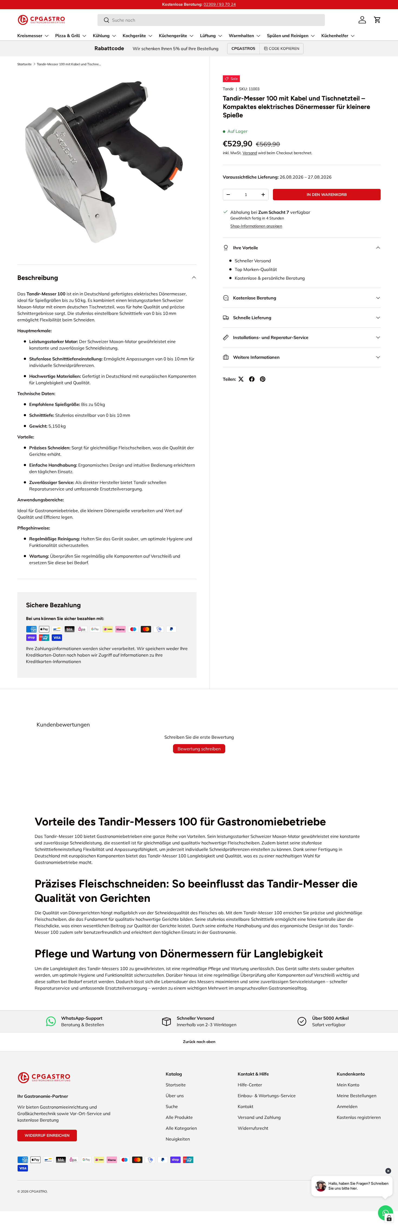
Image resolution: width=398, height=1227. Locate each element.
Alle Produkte (179, 1117)
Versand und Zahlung (259, 1117)
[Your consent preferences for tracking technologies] (389, 1218)
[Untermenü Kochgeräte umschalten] (150, 36)
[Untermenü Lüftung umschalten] (220, 36)
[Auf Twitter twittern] (241, 379)
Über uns (175, 1095)
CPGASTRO (38, 1191)
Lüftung (208, 36)
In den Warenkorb (327, 194)
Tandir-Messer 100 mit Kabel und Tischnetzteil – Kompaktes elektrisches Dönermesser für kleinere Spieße (69, 64)
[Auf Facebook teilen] (251, 379)
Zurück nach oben (199, 1041)
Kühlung (101, 36)
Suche (172, 1106)
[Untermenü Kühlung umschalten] (114, 36)
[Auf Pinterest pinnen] (262, 379)
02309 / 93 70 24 (220, 4)
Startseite (24, 64)
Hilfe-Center (250, 1084)
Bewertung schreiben (199, 748)
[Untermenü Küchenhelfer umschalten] (352, 36)
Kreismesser (29, 36)
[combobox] (211, 20)
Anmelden (347, 1106)
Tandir (228, 88)
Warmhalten (241, 36)
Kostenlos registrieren (359, 1117)
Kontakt (245, 1106)
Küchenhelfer (334, 36)
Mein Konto (348, 1084)
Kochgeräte (134, 36)
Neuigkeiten (178, 1139)
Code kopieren (284, 48)
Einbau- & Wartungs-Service (267, 1095)
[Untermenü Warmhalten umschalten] (258, 36)
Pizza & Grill (67, 36)
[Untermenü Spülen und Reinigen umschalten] (312, 36)
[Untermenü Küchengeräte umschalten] (191, 36)
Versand (250, 152)
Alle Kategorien (181, 1128)
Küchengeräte (173, 36)
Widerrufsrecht (253, 1128)
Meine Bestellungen (356, 1095)
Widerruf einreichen (47, 1135)
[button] (377, 20)
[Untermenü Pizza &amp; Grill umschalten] (84, 36)
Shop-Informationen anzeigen (256, 226)
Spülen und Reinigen (287, 36)
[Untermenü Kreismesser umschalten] (46, 36)
